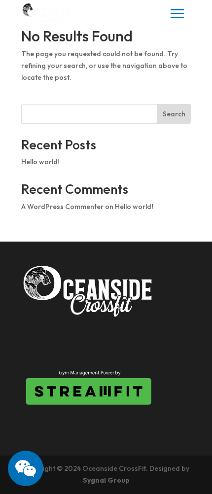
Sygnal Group (106, 480)
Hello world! (40, 161)
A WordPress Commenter (62, 206)
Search (174, 113)
